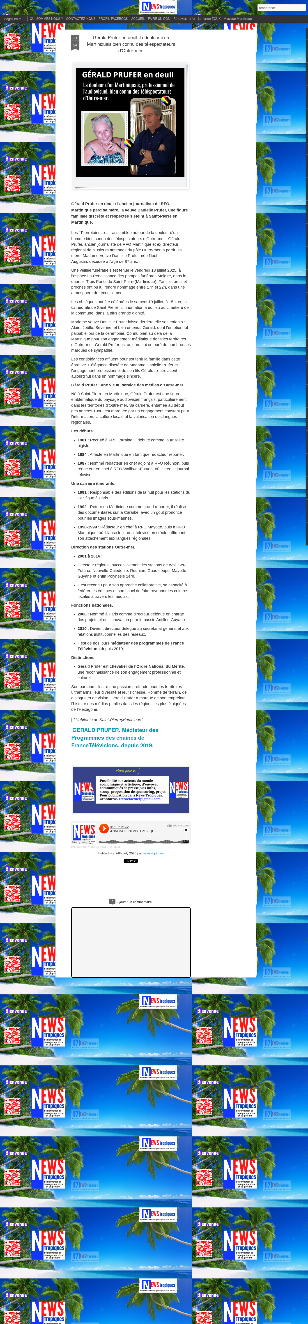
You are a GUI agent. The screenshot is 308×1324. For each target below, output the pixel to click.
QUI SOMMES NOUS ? (46, 18)
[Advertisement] (215, 106)
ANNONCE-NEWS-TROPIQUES (104, 846)
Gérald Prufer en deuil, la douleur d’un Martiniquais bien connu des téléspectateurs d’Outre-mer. (131, 44)
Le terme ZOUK (209, 18)
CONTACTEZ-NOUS (80, 18)
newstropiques (153, 853)
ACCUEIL (138, 18)
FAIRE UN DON (159, 18)
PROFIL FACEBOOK (113, 18)
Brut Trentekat (78, 846)
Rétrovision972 (184, 18)
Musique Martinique (238, 18)
